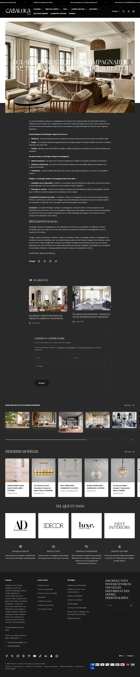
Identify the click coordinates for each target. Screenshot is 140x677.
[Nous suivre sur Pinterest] (29, 655)
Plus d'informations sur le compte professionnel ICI (72, 2)
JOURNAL (72, 13)
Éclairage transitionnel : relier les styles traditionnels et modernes (91, 315)
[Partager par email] (56, 261)
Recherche (41, 597)
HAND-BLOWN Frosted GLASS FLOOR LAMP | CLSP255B (15, 488)
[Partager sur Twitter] (44, 261)
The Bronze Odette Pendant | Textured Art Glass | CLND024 (121, 488)
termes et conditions (74, 600)
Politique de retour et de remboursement (76, 590)
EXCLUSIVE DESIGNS (41, 13)
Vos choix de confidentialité (77, 608)
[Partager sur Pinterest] (50, 261)
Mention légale (72, 604)
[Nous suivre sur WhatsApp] (56, 655)
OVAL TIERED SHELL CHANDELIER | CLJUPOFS (69, 486)
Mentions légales (10, 669)
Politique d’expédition (66, 666)
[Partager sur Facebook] (39, 261)
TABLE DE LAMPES (51, 9)
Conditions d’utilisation (51, 666)
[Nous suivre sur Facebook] (6, 655)
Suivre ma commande (45, 589)
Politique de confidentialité (67, 348)
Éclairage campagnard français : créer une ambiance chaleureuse (46, 317)
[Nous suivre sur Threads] (23, 655)
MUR (65, 9)
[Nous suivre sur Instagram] (17, 655)
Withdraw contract (74, 618)
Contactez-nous (43, 585)
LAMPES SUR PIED (77, 9)
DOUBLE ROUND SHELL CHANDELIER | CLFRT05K (95, 486)
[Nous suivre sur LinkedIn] (45, 655)
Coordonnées (79, 666)
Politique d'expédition (74, 596)
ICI (54, 253)
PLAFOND (37, 9)
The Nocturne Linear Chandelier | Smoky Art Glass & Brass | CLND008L (43, 488)
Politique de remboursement (14, 666)
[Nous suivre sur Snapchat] (51, 655)
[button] (26, 462)
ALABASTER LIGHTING (58, 13)
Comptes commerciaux (46, 605)
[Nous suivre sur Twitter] (12, 655)
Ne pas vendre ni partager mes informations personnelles (78, 613)
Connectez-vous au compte (47, 593)
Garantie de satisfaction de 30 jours (32, 2)
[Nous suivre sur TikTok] (40, 655)
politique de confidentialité (76, 585)
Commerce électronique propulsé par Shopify (31, 664)
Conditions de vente (45, 601)
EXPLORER (93, 9)
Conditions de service (86, 348)
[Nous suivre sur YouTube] (34, 655)
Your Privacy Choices (45, 609)
